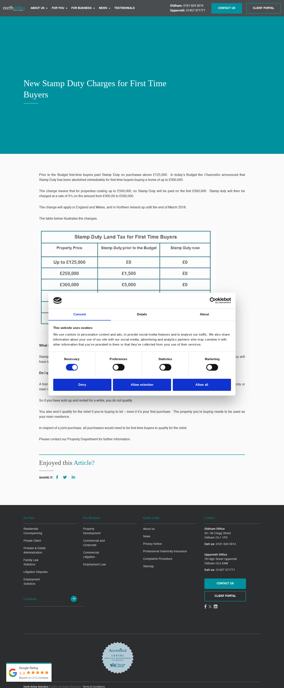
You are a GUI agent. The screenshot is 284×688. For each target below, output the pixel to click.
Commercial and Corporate (94, 543)
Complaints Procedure (157, 558)
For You (58, 8)
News (103, 8)
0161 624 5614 (186, 5)
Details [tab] (142, 314)
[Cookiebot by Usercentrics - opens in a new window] (213, 300)
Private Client (32, 540)
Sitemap (148, 566)
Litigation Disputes (35, 572)
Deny (82, 384)
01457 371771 (187, 10)
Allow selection (142, 384)
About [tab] (204, 314)
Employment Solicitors (31, 581)
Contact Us (226, 8)
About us (37, 8)
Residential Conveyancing (32, 531)
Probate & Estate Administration (34, 550)
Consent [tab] (79, 314)
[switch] (119, 367)
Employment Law (94, 564)
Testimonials (124, 8)
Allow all (201, 384)
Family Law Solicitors (30, 562)
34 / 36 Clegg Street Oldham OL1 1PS (217, 535)
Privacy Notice (152, 543)
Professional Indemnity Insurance (165, 551)
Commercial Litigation (91, 555)
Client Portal (263, 8)
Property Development (92, 531)
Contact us (225, 583)
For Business (81, 8)
